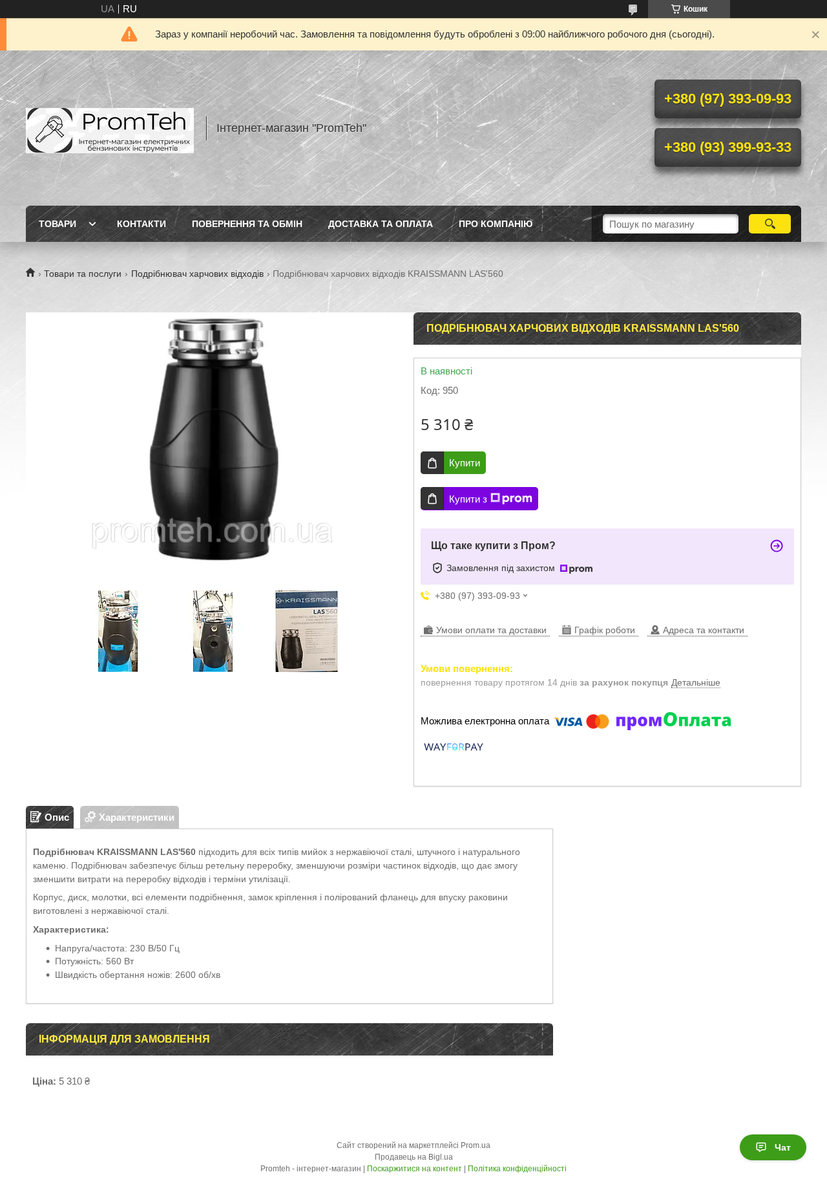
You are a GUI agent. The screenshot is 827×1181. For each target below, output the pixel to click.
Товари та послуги (82, 273)
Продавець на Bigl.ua (414, 1157)
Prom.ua (475, 1145)
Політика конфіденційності (517, 1168)
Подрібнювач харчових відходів (197, 273)
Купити (464, 462)
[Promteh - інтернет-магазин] (110, 128)
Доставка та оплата (380, 224)
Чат (783, 1147)
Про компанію (495, 224)
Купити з (468, 498)
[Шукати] (770, 223)
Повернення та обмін (247, 224)
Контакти (141, 224)
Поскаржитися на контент (414, 1168)
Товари (57, 224)
